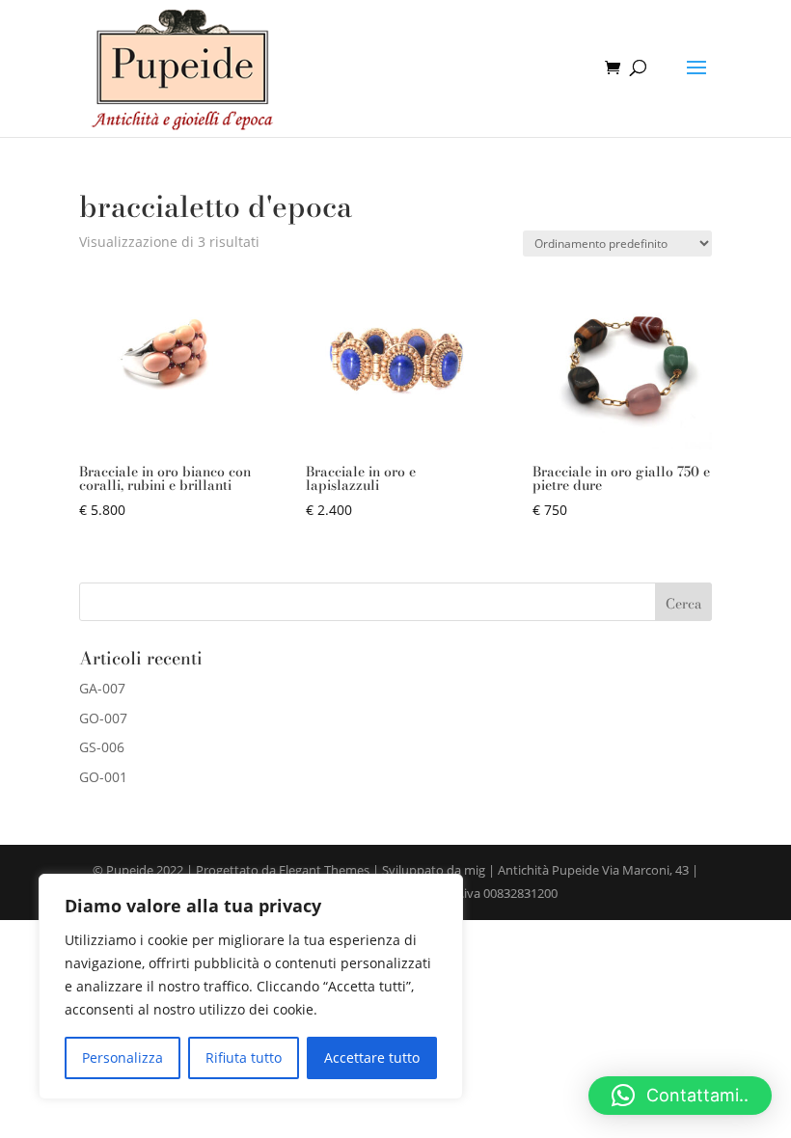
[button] (680, 1095)
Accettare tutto (372, 1057)
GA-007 (102, 688)
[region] (251, 986)
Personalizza (122, 1057)
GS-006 (101, 747)
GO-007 (103, 718)
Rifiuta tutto (243, 1057)
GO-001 (103, 777)
